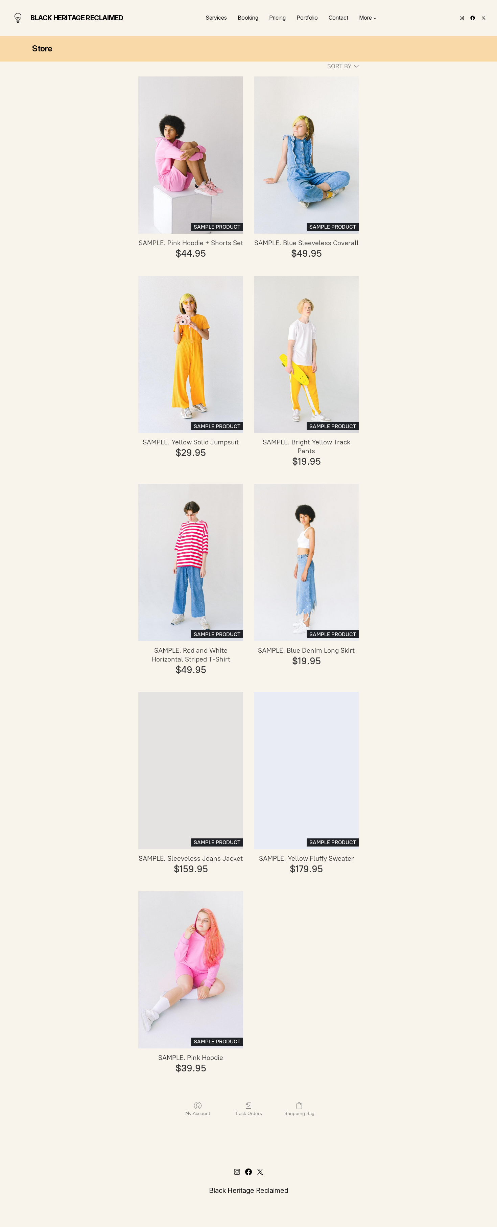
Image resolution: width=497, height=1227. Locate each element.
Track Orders (248, 1113)
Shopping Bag (299, 1113)
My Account (197, 1113)
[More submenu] (375, 18)
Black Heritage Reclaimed (76, 18)
